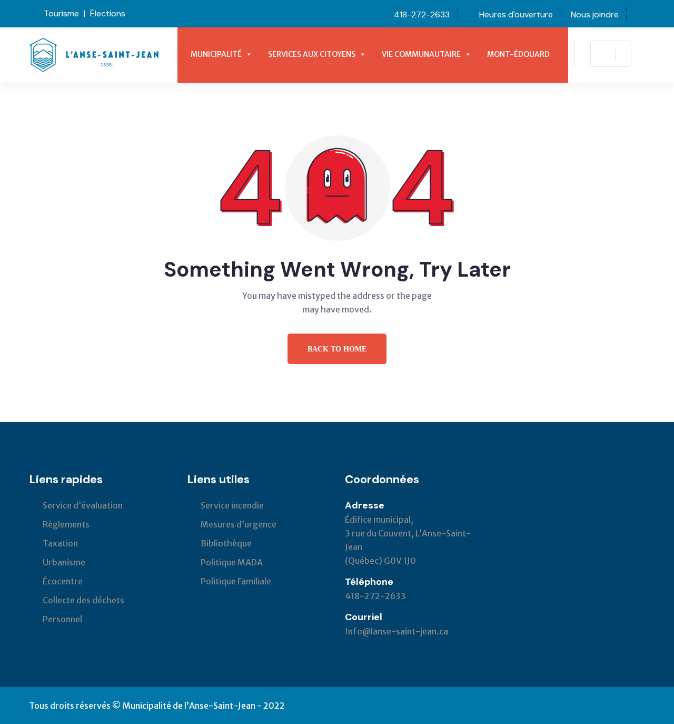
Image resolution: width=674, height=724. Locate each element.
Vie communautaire (421, 54)
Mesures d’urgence (238, 524)
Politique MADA (232, 562)
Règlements (66, 524)
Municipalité (216, 54)
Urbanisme (64, 562)
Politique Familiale (236, 581)
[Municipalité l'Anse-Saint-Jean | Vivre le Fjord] (94, 54)
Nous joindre (595, 14)
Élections (107, 13)
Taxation (60, 543)
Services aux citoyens (311, 54)
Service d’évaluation (83, 505)
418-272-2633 (422, 14)
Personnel (62, 619)
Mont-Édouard (518, 54)
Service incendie (232, 505)
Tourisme (61, 13)
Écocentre (63, 581)
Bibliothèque (226, 543)
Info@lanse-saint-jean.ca (396, 631)
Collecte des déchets (83, 600)
